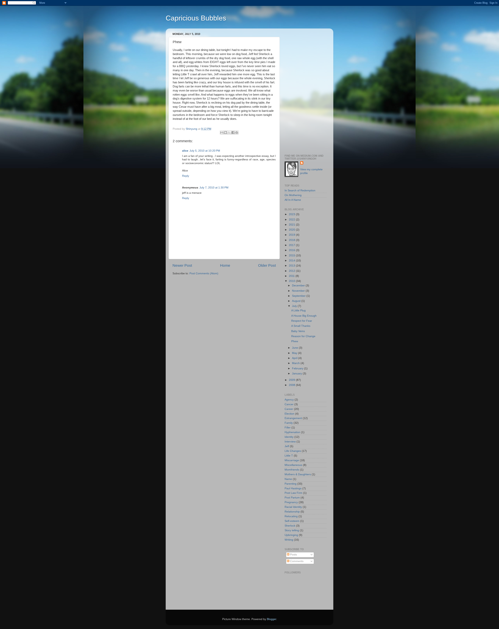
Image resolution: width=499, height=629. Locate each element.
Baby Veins (298, 331)
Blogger (271, 619)
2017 (292, 245)
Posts (293, 554)
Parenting (290, 483)
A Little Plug (298, 310)
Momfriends (292, 469)
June (295, 347)
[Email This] (222, 132)
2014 (292, 260)
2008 (292, 385)
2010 (292, 281)
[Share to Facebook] (233, 132)
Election (289, 413)
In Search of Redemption (300, 190)
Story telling (292, 530)
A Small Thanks (300, 325)
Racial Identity (293, 507)
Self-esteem (292, 521)
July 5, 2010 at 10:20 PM (204, 150)
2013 (292, 265)
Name (288, 479)
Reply (185, 175)
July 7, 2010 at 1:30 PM (213, 187)
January (297, 373)
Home (225, 265)
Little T (289, 455)
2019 (292, 234)
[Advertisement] (305, 89)
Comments (296, 561)
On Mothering (293, 195)
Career (289, 409)
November (299, 290)
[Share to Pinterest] (237, 132)
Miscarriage (292, 460)
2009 (292, 379)
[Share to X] (229, 132)
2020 (292, 229)
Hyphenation (292, 432)
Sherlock (290, 525)
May (295, 353)
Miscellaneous (293, 465)
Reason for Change (303, 336)
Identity (289, 436)
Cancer (289, 404)
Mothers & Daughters (298, 474)
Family (289, 422)
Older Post (267, 265)
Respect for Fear (301, 320)
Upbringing (291, 535)
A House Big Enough (304, 315)
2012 (292, 270)
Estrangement (293, 418)
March (296, 363)
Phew (294, 341)
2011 (292, 276)
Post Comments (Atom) (203, 273)
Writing (289, 539)
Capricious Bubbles (196, 18)
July (295, 306)
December (299, 285)
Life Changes (293, 451)
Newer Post (182, 265)
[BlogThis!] (225, 132)
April (295, 358)
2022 (292, 219)
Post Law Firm (293, 492)
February (298, 368)
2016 (292, 250)
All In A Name (293, 199)
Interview (290, 441)
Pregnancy (291, 502)
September (299, 295)
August (296, 300)
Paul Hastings (293, 488)
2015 (292, 255)
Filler (288, 427)
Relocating (291, 516)
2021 (292, 224)
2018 (292, 240)
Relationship (292, 511)
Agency (289, 399)
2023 (292, 214)
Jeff (287, 446)
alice (185, 150)
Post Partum (292, 497)
